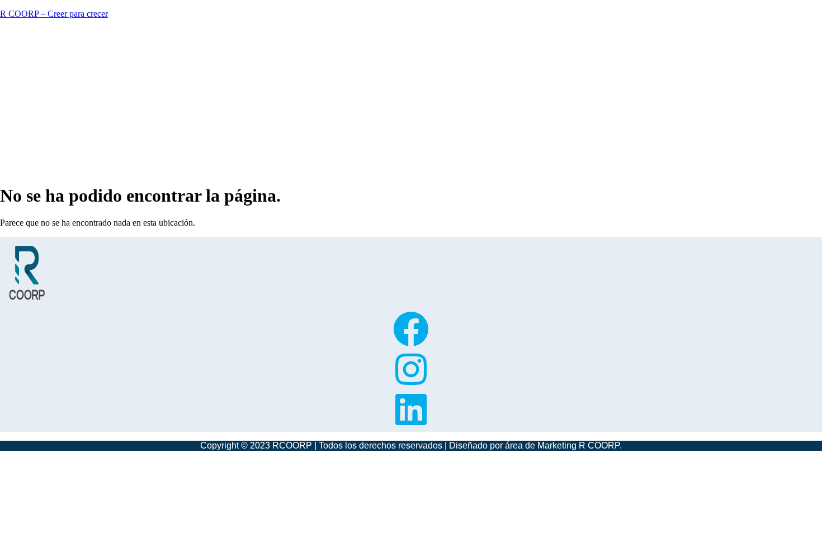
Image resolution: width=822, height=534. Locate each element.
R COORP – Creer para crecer (54, 13)
